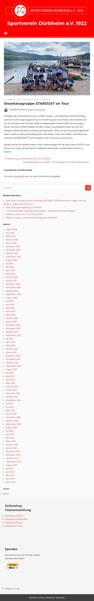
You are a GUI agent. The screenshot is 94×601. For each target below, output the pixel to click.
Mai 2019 (10, 475)
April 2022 (10, 379)
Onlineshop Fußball (14, 515)
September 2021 (13, 400)
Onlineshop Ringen (13, 522)
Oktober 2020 (12, 420)
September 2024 (13, 294)
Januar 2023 (11, 352)
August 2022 (11, 369)
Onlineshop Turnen (14, 526)
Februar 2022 (12, 386)
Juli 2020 (9, 431)
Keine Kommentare (31, 99)
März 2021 (10, 410)
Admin (6, 493)
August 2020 (11, 427)
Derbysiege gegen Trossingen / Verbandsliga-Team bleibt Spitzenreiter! (56, 162)
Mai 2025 (10, 267)
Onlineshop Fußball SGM (16, 519)
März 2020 (10, 441)
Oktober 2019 (12, 458)
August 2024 (11, 297)
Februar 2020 (12, 444)
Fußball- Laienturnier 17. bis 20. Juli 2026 (24, 214)
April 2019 (10, 478)
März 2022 (10, 383)
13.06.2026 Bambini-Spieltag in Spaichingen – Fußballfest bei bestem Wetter (40, 210)
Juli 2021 (9, 403)
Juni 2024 (10, 304)
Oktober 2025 (12, 253)
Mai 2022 (10, 376)
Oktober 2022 (12, 362)
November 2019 (13, 454)
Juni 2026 (10, 232)
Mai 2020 (10, 437)
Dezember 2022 (13, 355)
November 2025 (13, 250)
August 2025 (11, 260)
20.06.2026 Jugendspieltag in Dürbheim (24, 207)
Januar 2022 (11, 390)
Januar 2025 (11, 280)
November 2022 (13, 359)
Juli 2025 (9, 263)
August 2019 (11, 465)
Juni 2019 (10, 472)
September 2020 (13, 424)
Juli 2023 (9, 338)
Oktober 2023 (12, 332)
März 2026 (10, 236)
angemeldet (18, 176)
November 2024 (13, 287)
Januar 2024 (11, 321)
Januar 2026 (11, 243)
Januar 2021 (11, 414)
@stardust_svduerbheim (61, 137)
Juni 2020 (10, 434)
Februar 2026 (12, 239)
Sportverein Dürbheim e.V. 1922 (47, 23)
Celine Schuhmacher (35, 109)
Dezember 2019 (13, 451)
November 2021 (13, 393)
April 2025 (10, 270)
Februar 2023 (12, 349)
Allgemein (46, 99)
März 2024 (10, 314)
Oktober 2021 (12, 396)
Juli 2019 (9, 468)
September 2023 (13, 335)
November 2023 (13, 328)
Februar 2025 (12, 277)
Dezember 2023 (13, 325)
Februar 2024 (12, 318)
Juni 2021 (10, 407)
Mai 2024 (10, 308)
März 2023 (10, 345)
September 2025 (13, 256)
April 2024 (10, 311)
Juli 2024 (9, 301)
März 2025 (10, 273)
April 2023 (10, 342)
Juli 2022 (9, 373)
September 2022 (13, 366)
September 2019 (13, 461)
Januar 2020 (11, 448)
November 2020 (13, 417)
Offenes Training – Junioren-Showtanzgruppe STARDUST (32, 217)
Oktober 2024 (12, 291)
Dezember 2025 (13, 246)
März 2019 (10, 482)
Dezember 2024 (13, 284)
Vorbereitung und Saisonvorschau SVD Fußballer (27, 158)
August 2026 (11, 229)
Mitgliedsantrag (12, 588)
